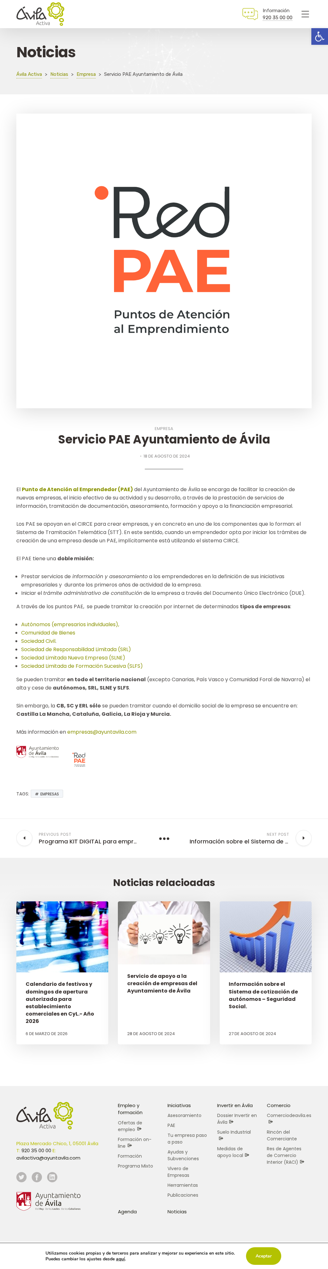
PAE (171, 1125)
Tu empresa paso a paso (187, 1138)
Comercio (279, 1105)
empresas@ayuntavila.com (101, 732)
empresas (49, 794)
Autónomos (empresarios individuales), (70, 624)
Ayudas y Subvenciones (183, 1155)
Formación (130, 1156)
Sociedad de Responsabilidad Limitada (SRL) (76, 649)
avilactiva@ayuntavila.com (48, 1157)
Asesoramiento (184, 1115)
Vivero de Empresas (178, 1171)
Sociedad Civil (38, 641)
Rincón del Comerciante (282, 1135)
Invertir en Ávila (235, 1105)
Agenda (127, 1211)
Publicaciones (183, 1195)
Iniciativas (179, 1105)
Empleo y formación (130, 1109)
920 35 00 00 (277, 17)
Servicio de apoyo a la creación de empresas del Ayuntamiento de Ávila (162, 983)
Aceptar (264, 1256)
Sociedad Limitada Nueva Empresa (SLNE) (73, 657)
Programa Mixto (135, 1166)
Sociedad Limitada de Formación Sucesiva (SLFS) (82, 666)
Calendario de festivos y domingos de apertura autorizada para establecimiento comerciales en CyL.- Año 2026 (60, 1002)
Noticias (177, 1211)
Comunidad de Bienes (48, 632)
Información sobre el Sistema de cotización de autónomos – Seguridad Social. (263, 995)
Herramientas (183, 1185)
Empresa (164, 429)
